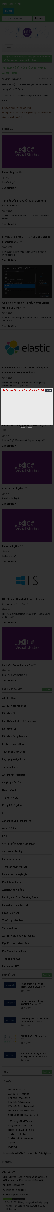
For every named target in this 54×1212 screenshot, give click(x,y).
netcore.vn (29, 427)
